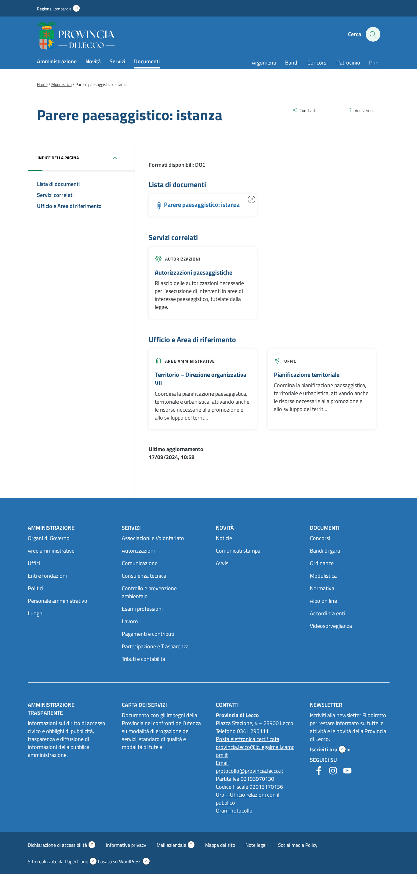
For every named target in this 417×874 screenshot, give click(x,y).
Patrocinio (348, 62)
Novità (93, 61)
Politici (35, 588)
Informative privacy (126, 845)
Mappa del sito (220, 845)
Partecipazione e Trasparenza (155, 646)
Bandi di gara (325, 550)
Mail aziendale (176, 845)
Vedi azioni (364, 110)
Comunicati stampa (238, 550)
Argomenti (264, 62)
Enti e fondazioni (47, 576)
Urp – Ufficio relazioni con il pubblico (247, 799)
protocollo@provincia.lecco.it (249, 771)
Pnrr (374, 62)
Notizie (224, 538)
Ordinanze (322, 563)
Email (222, 763)
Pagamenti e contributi (148, 634)
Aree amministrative (190, 361)
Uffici (291, 361)
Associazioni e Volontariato (153, 538)
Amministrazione (57, 61)
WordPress (134, 861)
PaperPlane (81, 861)
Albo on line (323, 601)
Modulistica (323, 576)
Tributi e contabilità (143, 659)
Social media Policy (297, 845)
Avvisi (223, 563)
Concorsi (317, 62)
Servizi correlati (55, 195)
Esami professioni (142, 609)
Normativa (322, 588)
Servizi (117, 61)
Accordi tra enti (327, 613)
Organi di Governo (49, 538)
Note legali (256, 845)
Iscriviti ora (328, 749)
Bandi (292, 62)
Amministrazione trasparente (51, 709)
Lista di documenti (58, 184)
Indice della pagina (58, 157)
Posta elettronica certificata (247, 739)
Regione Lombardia (58, 9)
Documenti (147, 61)
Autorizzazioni (183, 259)
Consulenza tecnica (144, 576)
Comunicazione (140, 563)
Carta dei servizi (144, 705)
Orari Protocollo (234, 810)
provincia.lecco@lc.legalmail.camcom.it (255, 751)
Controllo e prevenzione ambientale (149, 592)
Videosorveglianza (331, 626)
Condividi (307, 110)
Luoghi (36, 613)
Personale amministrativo (57, 601)
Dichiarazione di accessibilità (62, 845)
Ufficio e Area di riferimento (69, 206)
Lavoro (130, 621)
